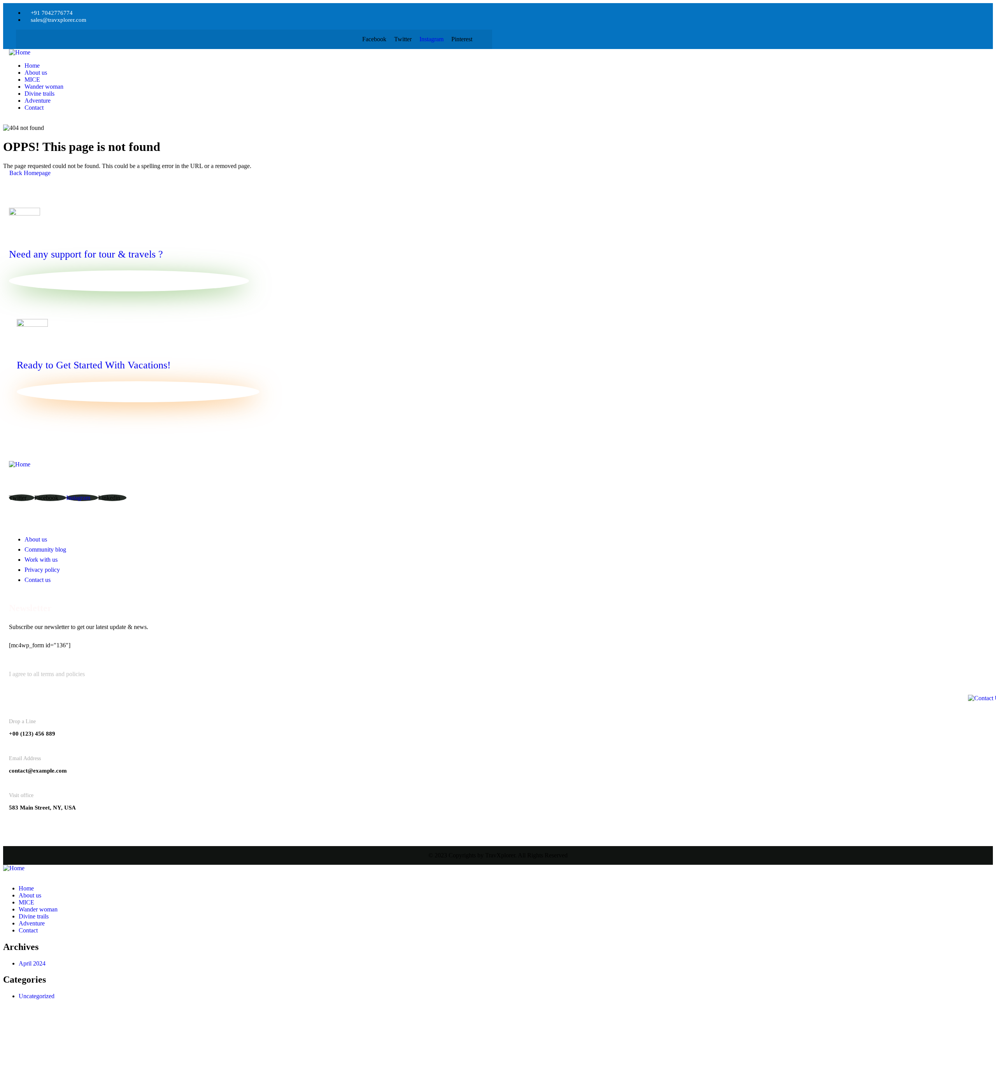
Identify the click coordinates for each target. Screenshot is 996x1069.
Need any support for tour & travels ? (86, 254)
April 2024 (32, 963)
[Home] (77, 52)
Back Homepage (29, 173)
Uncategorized (36, 996)
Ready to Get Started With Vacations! (94, 365)
